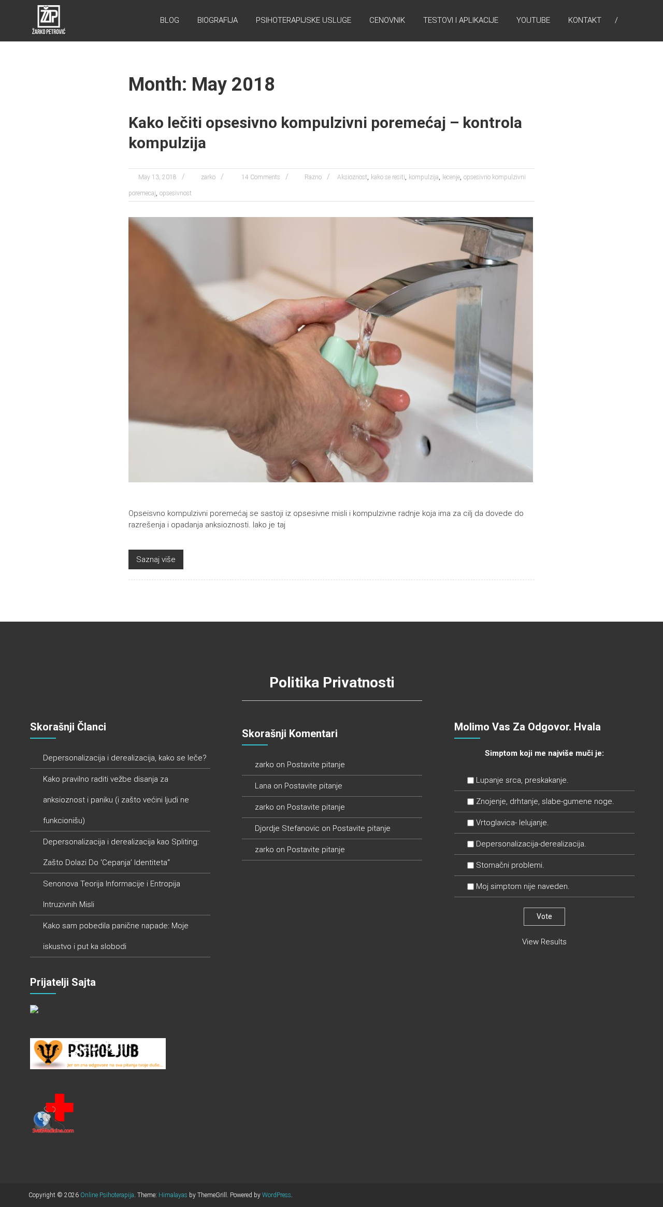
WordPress (276, 1195)
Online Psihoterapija (107, 1195)
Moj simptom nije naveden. (523, 886)
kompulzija (424, 177)
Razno (313, 177)
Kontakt (584, 20)
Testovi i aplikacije (460, 20)
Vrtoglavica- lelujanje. (512, 822)
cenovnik (387, 20)
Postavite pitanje (316, 764)
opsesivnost (176, 193)
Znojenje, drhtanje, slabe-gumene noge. (545, 801)
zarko (208, 177)
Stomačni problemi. (510, 865)
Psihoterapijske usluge (303, 20)
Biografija (217, 20)
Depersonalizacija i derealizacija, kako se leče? (125, 758)
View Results (544, 941)
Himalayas (173, 1195)
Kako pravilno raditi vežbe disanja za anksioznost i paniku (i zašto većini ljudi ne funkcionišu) (116, 799)
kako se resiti (388, 177)
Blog (169, 20)
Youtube (533, 20)
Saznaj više (156, 559)
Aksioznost (352, 177)
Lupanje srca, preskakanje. (522, 780)
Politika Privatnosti (332, 682)
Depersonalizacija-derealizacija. (531, 844)
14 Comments (260, 177)
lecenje (451, 177)
